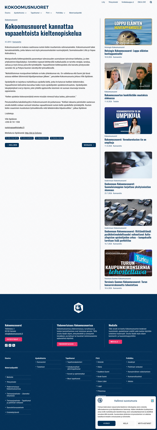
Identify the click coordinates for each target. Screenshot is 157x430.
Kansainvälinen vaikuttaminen (139, 372)
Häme (100, 367)
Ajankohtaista (19, 13)
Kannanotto (17, 42)
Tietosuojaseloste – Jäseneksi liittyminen (18, 395)
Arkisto (130, 381)
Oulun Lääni (102, 381)
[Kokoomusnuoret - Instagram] (6, 345)
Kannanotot (41, 362)
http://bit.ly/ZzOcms (33, 133)
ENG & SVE (142, 2)
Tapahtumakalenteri (74, 362)
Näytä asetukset (144, 423)
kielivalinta (13, 138)
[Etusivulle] (27, 8)
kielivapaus (28, 138)
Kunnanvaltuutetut (135, 376)
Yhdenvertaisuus (66, 344)
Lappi (100, 386)
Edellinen (13, 145)
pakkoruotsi (43, 138)
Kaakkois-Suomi (103, 372)
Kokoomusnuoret (11, 20)
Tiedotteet (41, 367)
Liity (103, 2)
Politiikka (59, 13)
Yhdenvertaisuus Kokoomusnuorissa (14, 388)
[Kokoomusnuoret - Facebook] (10, 345)
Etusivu (7, 13)
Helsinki (101, 362)
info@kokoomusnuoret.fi (14, 334)
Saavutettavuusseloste (15, 407)
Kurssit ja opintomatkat (76, 374)
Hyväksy (106, 423)
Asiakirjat (131, 362)
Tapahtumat (35, 13)
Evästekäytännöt (13, 412)
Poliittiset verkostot (135, 367)
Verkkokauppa (127, 2)
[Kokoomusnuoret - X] (13, 345)
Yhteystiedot (113, 2)
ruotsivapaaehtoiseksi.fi (14, 127)
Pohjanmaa (102, 396)
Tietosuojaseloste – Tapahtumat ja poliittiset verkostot (19, 402)
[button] (152, 401)
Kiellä (125, 423)
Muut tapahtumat (73, 379)
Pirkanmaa (102, 391)
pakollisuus (58, 138)
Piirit (48, 13)
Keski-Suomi (102, 376)
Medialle (114, 342)
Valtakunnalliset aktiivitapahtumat (73, 368)
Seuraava (88, 145)
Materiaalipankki (75, 13)
